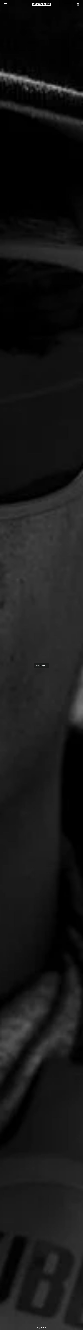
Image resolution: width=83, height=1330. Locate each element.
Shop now (40, 666)
